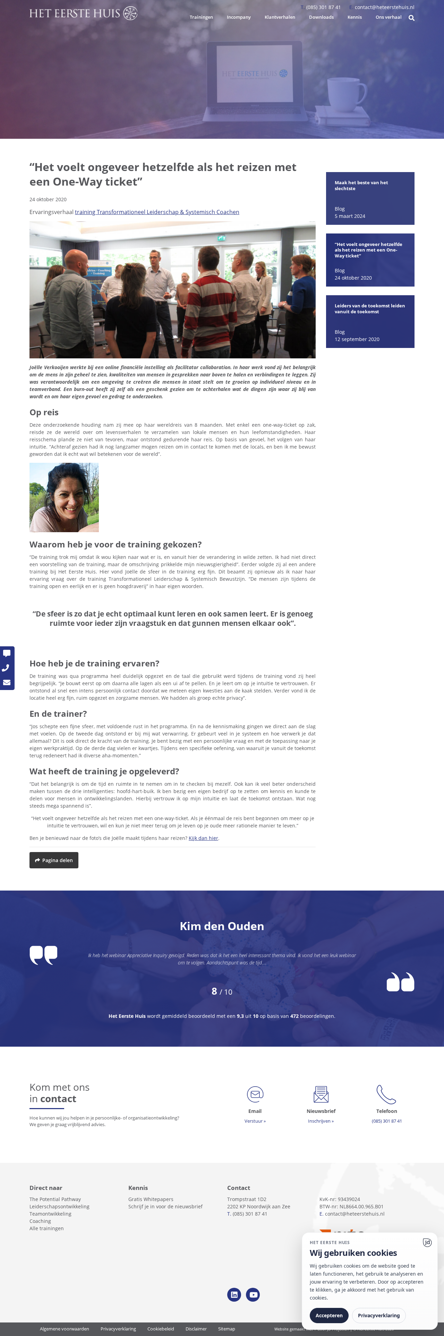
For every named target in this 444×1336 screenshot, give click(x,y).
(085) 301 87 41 (321, 7)
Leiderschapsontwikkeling (59, 1206)
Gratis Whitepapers (150, 1199)
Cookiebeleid (160, 1329)
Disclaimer (196, 1329)
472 (294, 1016)
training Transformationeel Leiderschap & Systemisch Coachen (157, 212)
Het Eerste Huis (128, 1016)
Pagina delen (57, 860)
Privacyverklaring (118, 1329)
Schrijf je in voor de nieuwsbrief (165, 1206)
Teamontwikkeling (50, 1213)
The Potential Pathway (55, 1199)
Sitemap (226, 1329)
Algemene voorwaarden (64, 1329)
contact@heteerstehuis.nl (382, 7)
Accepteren (329, 1315)
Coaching (40, 1221)
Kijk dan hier (203, 838)
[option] (370, 198)
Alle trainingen (46, 1228)
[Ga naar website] (427, 1242)
